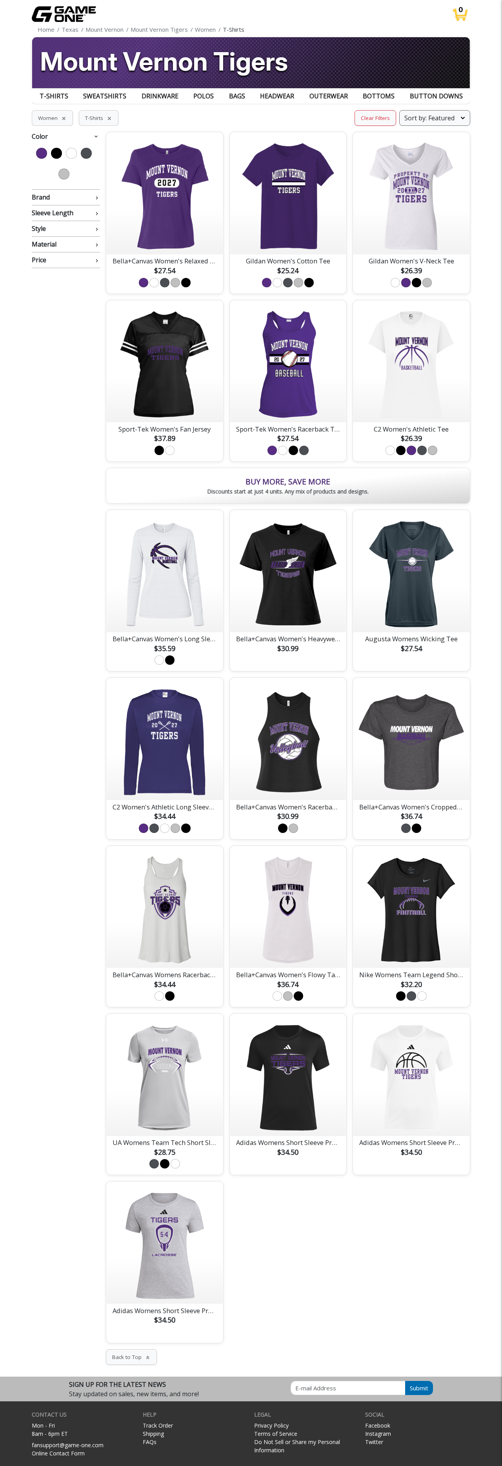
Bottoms (379, 96)
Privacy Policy (271, 1425)
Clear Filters (375, 118)
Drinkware (160, 96)
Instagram (378, 1433)
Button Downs (436, 96)
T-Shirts (54, 96)
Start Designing (165, 239)
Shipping (153, 1433)
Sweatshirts (104, 96)
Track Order (158, 1425)
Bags (237, 96)
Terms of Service (275, 1433)
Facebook (377, 1425)
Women (52, 118)
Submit (419, 1388)
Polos (203, 96)
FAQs (149, 1442)
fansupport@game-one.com (68, 1445)
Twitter (374, 1442)
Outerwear (328, 96)
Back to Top (131, 1357)
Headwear (277, 96)
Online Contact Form (58, 1453)
